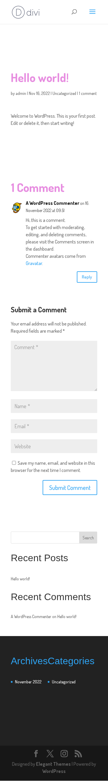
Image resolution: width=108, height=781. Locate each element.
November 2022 (28, 681)
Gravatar (34, 263)
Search (88, 537)
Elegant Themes (53, 764)
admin (21, 93)
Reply (87, 277)
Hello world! (20, 578)
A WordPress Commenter (52, 203)
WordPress (54, 771)
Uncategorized (64, 93)
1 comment (88, 93)
